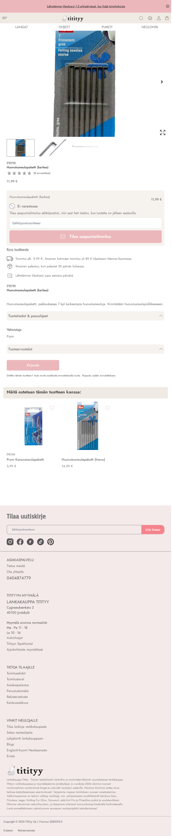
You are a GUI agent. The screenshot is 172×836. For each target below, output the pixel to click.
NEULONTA (150, 27)
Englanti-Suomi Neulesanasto (27, 750)
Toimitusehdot (16, 673)
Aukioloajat (15, 637)
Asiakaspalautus (18, 685)
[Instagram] (10, 541)
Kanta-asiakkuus (17, 702)
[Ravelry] (30, 541)
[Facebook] (20, 541)
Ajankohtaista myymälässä (25, 649)
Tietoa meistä (16, 565)
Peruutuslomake (18, 690)
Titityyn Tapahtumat (20, 643)
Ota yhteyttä (15, 571)
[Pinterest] (50, 541)
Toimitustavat (15, 679)
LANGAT (21, 27)
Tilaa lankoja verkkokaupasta (27, 726)
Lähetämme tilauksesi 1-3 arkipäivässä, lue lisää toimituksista (86, 6)
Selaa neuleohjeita (20, 732)
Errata (11, 756)
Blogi (10, 744)
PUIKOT (107, 27)
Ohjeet (64, 27)
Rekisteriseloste (17, 696)
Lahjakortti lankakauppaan (25, 738)
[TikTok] (40, 541)
